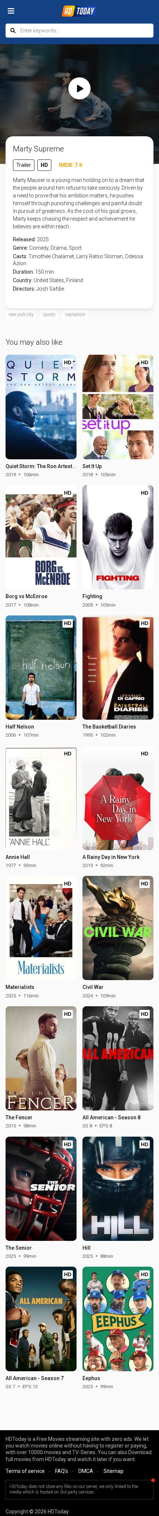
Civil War (93, 987)
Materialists (20, 987)
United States (49, 280)
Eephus (91, 1378)
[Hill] (117, 1189)
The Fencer (19, 1117)
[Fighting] (117, 537)
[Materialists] (41, 928)
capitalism (75, 314)
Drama (59, 248)
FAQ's (61, 1471)
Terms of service (25, 1471)
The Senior (19, 1248)
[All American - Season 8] (117, 1058)
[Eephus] (117, 1319)
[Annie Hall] (41, 798)
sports (49, 314)
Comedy (38, 248)
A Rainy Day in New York (110, 857)
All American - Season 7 (35, 1378)
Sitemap (114, 1471)
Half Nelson (20, 727)
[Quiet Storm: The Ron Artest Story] (41, 407)
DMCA (85, 1471)
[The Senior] (41, 1189)
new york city (21, 314)
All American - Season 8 (111, 1117)
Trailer (23, 165)
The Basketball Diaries (109, 727)
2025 (43, 239)
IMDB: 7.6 (70, 165)
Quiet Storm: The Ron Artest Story (46, 466)
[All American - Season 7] (41, 1319)
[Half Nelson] (41, 667)
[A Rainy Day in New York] (117, 798)
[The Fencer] (41, 1058)
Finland (74, 280)
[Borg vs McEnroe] (41, 537)
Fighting (92, 596)
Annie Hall (18, 857)
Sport (75, 248)
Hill (86, 1248)
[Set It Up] (117, 407)
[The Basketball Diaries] (117, 667)
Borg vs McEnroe (26, 596)
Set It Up (92, 466)
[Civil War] (117, 928)
